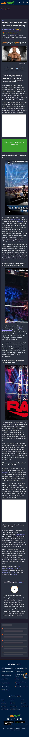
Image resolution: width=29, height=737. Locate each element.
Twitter (16, 568)
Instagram (5, 570)
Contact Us (4, 706)
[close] (27, 724)
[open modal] (25, 675)
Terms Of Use (4, 709)
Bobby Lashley (15, 219)
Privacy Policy (13, 706)
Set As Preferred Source (11, 33)
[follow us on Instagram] (11, 719)
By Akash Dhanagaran (8, 29)
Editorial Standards (15, 709)
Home (2, 700)
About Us (3, 703)
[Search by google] (19, 3)
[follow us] (17, 68)
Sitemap (23, 703)
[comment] (12, 68)
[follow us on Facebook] (8, 719)
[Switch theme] (23, 2)
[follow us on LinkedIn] (21, 719)
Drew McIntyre (20, 534)
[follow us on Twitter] (14, 719)
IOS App (14, 572)
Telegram (14, 574)
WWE (3, 20)
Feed (22, 700)
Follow (17, 29)
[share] (22, 68)
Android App (6, 572)
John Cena (5, 472)
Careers (12, 700)
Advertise (12, 703)
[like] (7, 68)
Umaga (20, 221)
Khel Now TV (24, 706)
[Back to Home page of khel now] (7, 2)
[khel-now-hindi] (27, 2)
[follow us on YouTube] (18, 719)
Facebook (10, 568)
